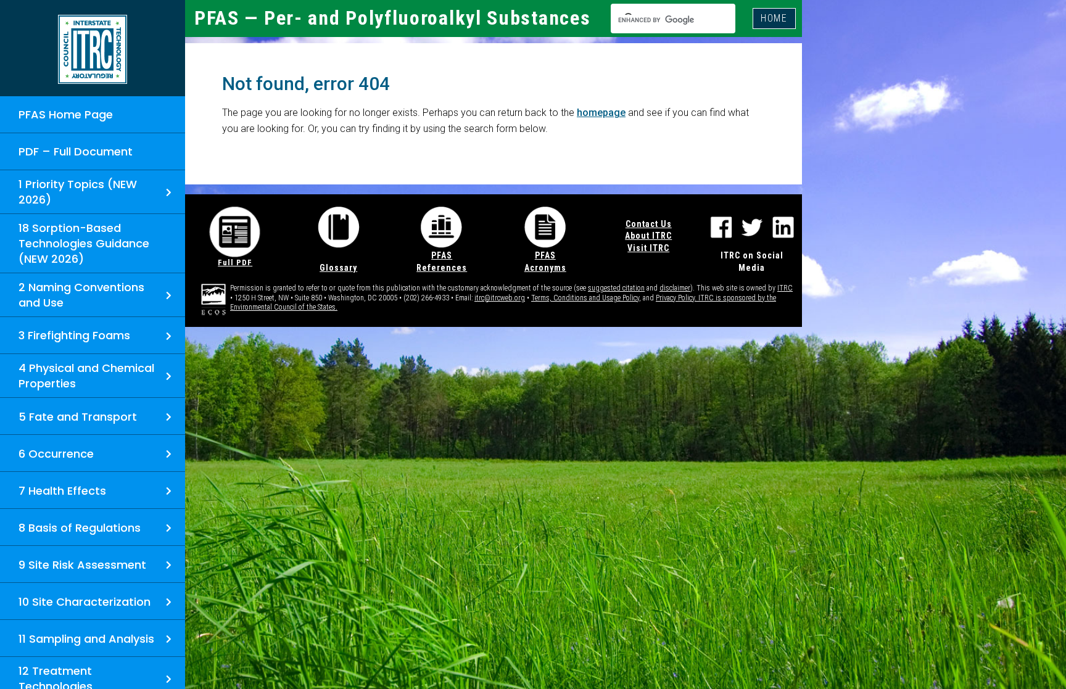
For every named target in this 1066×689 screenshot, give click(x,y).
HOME (774, 18)
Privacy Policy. (677, 298)
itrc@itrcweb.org (499, 298)
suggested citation (616, 288)
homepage (601, 112)
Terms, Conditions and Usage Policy (585, 298)
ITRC (785, 288)
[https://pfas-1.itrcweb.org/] (92, 49)
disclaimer (674, 288)
